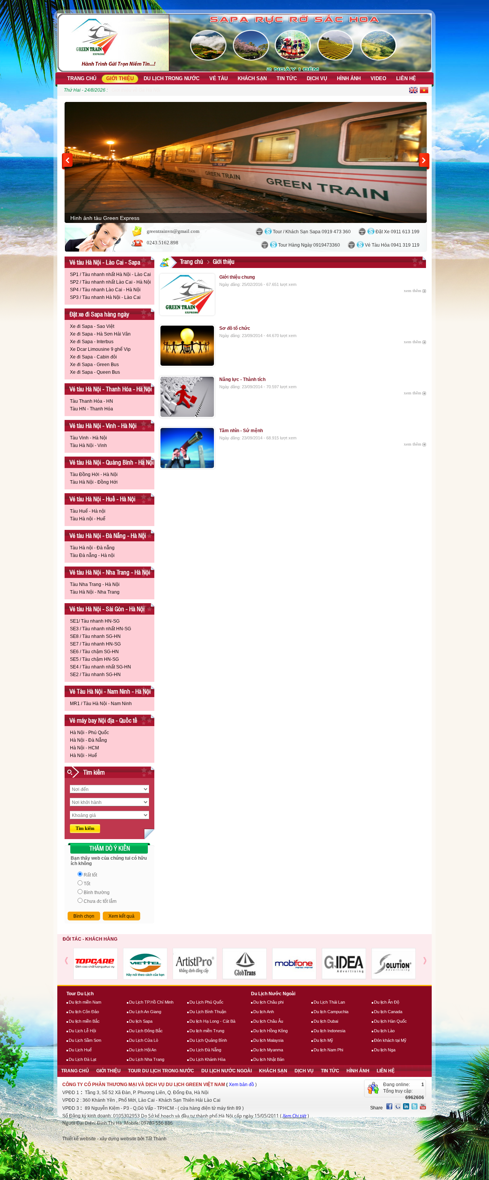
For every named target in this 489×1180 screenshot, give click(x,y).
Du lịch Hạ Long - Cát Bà (212, 1021)
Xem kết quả (121, 916)
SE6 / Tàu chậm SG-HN (94, 651)
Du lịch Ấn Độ (386, 1002)
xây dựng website (118, 1138)
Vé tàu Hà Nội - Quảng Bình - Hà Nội (112, 462)
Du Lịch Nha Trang (146, 1059)
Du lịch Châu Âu (268, 1021)
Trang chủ (191, 261)
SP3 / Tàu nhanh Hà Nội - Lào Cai (105, 297)
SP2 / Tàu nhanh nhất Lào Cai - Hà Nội (110, 282)
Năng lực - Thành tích (242, 379)
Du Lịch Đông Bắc (146, 1030)
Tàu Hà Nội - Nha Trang (95, 592)
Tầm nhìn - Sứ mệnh (241, 430)
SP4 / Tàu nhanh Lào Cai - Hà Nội (105, 289)
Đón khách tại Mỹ (390, 1040)
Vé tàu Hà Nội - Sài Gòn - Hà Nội (107, 609)
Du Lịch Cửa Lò (143, 1040)
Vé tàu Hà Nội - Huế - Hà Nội (102, 499)
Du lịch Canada (388, 1011)
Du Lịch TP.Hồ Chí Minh (151, 1002)
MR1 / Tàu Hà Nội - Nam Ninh (101, 703)
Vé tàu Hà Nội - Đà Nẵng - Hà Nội (108, 535)
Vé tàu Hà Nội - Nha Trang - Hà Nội (110, 572)
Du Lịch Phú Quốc (206, 1002)
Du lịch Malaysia (268, 1040)
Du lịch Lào (384, 1030)
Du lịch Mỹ (323, 1040)
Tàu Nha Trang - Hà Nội (95, 584)
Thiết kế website (79, 1138)
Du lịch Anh (263, 1011)
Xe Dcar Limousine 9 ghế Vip (100, 349)
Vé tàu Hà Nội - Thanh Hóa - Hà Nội (111, 389)
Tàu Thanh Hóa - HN (91, 401)
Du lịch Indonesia (329, 1030)
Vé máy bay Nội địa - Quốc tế (103, 720)
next (424, 161)
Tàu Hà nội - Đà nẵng (92, 547)
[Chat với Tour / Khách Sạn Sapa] (259, 231)
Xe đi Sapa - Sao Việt (92, 326)
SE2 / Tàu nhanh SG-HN (95, 674)
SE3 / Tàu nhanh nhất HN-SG (100, 628)
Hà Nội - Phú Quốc (89, 732)
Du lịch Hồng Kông (270, 1030)
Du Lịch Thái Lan (329, 1002)
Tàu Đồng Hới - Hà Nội (94, 474)
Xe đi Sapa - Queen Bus (95, 372)
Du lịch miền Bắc (84, 1021)
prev (67, 161)
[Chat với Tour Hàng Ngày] (264, 245)
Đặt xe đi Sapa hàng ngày (99, 314)
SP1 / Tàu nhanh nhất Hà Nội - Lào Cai (110, 274)
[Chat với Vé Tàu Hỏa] (351, 245)
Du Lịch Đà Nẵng (205, 1050)
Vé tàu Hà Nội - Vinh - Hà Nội (103, 425)
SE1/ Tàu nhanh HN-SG (95, 621)
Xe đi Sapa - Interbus (91, 341)
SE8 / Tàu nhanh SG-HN (95, 636)
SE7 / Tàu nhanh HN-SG (95, 644)
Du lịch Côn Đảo (84, 1011)
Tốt (87, 883)
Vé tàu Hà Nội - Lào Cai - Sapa (105, 262)
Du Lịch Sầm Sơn (85, 1040)
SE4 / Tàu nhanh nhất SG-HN (100, 667)
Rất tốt (90, 875)
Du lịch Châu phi (268, 1002)
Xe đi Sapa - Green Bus (94, 364)
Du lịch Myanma (268, 1050)
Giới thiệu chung (237, 277)
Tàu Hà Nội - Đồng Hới (94, 482)
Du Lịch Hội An (142, 1050)
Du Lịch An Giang (145, 1011)
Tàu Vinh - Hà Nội (88, 438)
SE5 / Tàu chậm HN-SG (94, 659)
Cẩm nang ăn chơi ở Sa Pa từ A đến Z (151, 90)
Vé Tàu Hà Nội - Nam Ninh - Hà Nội (110, 691)
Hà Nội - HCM (84, 748)
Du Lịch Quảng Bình (208, 1040)
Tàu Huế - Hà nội (87, 511)
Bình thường (97, 892)
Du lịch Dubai (326, 1021)
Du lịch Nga (384, 1050)
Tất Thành (156, 1138)
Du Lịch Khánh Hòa (207, 1059)
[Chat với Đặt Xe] (362, 231)
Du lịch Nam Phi (328, 1050)
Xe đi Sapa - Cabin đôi (93, 357)
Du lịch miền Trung (206, 1030)
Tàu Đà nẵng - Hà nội (92, 555)
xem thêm (412, 290)
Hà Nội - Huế (83, 755)
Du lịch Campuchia (331, 1011)
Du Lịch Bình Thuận (207, 1011)
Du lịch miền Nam (85, 1002)
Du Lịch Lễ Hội (82, 1030)
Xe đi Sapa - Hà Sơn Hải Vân (100, 334)
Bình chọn (83, 916)
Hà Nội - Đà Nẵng (88, 740)
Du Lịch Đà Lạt (82, 1059)
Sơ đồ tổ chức (234, 328)
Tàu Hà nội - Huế (87, 518)
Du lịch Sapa (140, 1021)
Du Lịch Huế (80, 1050)
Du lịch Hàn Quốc (390, 1021)
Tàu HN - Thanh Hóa (91, 409)
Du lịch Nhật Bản (268, 1059)
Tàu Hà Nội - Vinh (88, 445)
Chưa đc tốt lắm (100, 901)
